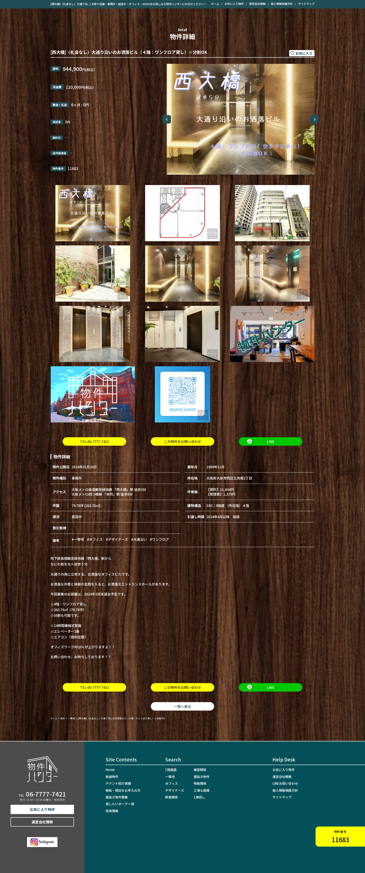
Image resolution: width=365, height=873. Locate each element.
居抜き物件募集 (117, 797)
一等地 (170, 776)
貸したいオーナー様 (120, 804)
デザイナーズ (174, 790)
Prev (166, 119)
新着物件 (112, 776)
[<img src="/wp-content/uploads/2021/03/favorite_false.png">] (302, 53)
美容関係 (200, 769)
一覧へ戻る (182, 706)
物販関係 (200, 783)
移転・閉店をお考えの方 (123, 790)
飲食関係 (171, 797)
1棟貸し (199, 797)
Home (110, 769)
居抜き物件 (202, 776)
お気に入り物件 (234, 4)
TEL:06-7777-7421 (94, 441)
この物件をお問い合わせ (182, 441)
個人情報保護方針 (282, 4)
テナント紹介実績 (118, 783)
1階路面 (171, 769)
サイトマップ (306, 4)
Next (314, 119)
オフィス (171, 783)
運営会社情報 (257, 4)
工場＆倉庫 (202, 790)
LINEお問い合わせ (285, 783)
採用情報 (112, 811)
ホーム (215, 4)
